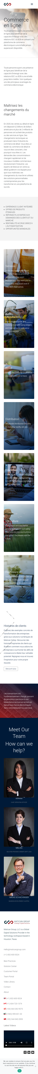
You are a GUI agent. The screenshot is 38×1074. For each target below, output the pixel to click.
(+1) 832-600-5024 (11, 955)
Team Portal (9, 976)
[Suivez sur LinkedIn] (28, 1052)
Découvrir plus (11, 669)
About (6, 992)
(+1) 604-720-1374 (14, 1004)
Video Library (9, 982)
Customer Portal (10, 971)
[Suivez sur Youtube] (32, 1052)
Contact (7, 987)
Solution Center (10, 966)
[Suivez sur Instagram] (25, 1052)
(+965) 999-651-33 (14, 1014)
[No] (35, 1066)
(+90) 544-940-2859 (14, 1019)
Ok (19, 1071)
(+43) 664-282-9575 (14, 1009)
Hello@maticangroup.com (15, 949)
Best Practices (10, 961)
